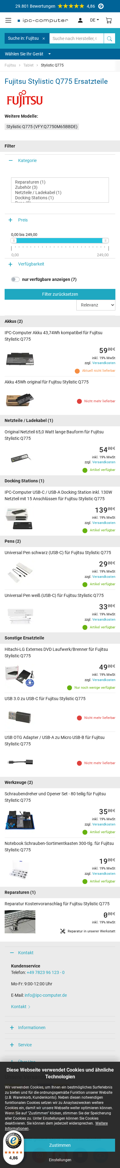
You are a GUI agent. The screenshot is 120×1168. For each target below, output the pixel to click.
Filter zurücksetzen (60, 294)
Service (25, 1044)
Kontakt (26, 952)
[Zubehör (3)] (60, 187)
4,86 (55, 6)
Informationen (32, 1027)
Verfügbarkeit (31, 264)
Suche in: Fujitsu (23, 38)
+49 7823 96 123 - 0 (46, 972)
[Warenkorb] (108, 20)
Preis (23, 219)
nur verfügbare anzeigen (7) (49, 279)
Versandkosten (103, 363)
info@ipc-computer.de (46, 995)
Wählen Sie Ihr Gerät (24, 53)
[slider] (13, 240)
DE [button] (92, 20)
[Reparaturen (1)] (60, 182)
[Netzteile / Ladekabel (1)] (60, 192)
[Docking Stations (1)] (60, 198)
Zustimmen (60, 1145)
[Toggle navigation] (8, 20)
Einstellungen (60, 1160)
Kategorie (27, 160)
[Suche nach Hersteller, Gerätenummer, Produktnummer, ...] (109, 38)
